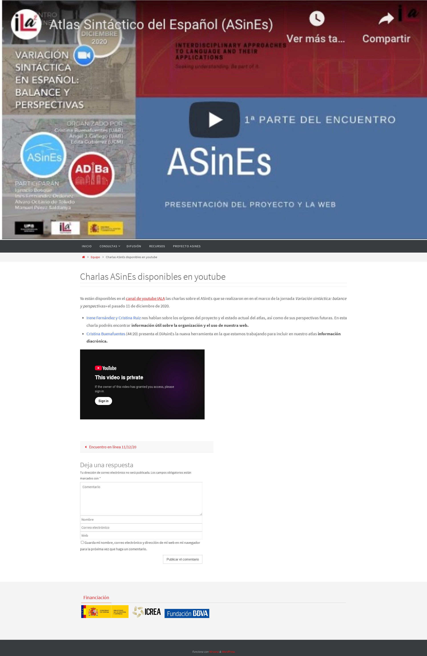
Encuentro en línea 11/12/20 (112, 446)
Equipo (95, 257)
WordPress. (228, 652)
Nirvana (214, 652)
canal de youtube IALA (145, 298)
